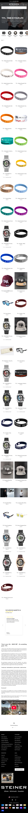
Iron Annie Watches (5, 742)
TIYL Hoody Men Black (7, 502)
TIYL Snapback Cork (21, 290)
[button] (3, 625)
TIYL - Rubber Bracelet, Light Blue (20, 198)
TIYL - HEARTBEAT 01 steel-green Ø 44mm (7, 455)
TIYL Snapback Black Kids (7, 480)
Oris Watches (3, 749)
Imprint (16, 755)
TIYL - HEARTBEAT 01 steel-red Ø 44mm (7, 243)
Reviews (2, 766)
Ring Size (3, 762)
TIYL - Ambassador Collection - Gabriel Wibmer (21, 383)
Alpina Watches (4, 747)
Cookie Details (17, 758)
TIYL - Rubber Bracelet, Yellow (21, 173)
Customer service (4, 758)
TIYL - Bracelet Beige (7, 198)
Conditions (17, 766)
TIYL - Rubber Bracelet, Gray (21, 105)
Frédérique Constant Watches (7, 744)
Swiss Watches (17, 740)
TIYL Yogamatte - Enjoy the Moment (7, 360)
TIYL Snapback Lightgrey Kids (20, 480)
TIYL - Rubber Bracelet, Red (7, 105)
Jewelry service (4, 760)
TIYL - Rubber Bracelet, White (7, 83)
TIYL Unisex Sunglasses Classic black (7, 525)
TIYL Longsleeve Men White (21, 502)
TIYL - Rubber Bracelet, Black (7, 60)
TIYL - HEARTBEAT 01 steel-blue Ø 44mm (20, 408)
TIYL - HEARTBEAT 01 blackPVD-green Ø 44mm (21, 548)
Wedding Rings (17, 747)
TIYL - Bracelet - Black (21, 243)
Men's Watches (17, 738)
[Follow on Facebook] (12, 799)
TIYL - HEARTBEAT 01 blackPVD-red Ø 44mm (7, 572)
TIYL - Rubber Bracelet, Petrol (7, 221)
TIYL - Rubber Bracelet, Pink (21, 83)
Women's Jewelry (18, 742)
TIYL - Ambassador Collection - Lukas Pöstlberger (7, 151)
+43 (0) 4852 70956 (15, 1)
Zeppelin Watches (4, 740)
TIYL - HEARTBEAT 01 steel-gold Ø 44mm (7, 336)
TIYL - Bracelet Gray (21, 268)
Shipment (16, 764)
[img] (15, 611)
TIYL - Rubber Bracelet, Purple (21, 221)
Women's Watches (18, 736)
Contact (2, 757)
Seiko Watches (4, 736)
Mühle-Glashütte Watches (6, 746)
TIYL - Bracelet (21, 432)
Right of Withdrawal (18, 762)
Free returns (3, 764)
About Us (3, 755)
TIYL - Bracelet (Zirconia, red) (7, 597)
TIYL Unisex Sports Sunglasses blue (7, 313)
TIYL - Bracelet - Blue (7, 432)
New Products (17, 749)
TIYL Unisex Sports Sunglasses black (21, 360)
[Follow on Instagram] (15, 799)
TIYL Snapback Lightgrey (21, 336)
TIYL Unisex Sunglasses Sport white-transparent (21, 525)
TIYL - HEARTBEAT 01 (7, 173)
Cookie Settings (18, 757)
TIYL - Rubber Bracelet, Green (21, 151)
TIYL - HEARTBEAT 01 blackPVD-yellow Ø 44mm (7, 408)
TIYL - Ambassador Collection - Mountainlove (21, 60)
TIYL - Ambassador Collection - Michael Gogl (21, 128)
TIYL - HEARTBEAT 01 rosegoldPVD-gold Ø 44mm (21, 572)
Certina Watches (4, 738)
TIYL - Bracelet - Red (21, 313)
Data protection (18, 760)
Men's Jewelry (17, 744)
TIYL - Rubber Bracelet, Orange (7, 128)
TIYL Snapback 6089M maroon (7, 290)
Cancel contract (19, 769)
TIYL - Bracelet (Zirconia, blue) (21, 455)
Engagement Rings (18, 746)
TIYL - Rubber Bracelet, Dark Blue (7, 268)
